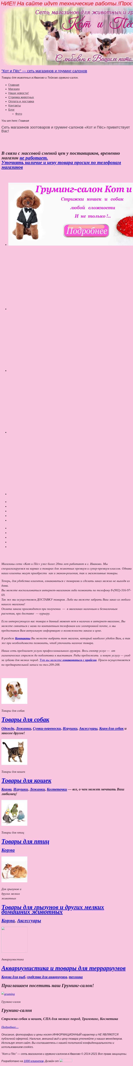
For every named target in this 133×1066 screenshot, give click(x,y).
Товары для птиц (25, 841)
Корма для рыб (13, 977)
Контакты (14, 105)
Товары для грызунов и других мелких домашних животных (52, 909)
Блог (11, 109)
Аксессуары (88, 728)
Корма (6, 789)
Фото (18, 113)
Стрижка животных (21, 97)
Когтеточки (57, 789)
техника (76, 977)
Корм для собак (111, 728)
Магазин (14, 89)
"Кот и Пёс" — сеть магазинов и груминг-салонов (44, 71)
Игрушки (70, 728)
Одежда (7, 728)
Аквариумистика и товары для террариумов (63, 968)
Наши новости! (18, 93)
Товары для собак (25, 719)
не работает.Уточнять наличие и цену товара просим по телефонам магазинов (61, 162)
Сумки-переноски (47, 728)
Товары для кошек (26, 780)
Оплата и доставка (21, 101)
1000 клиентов (33, 1061)
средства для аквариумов (47, 977)
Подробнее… (10, 1027)
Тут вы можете (68, 660)
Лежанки (23, 728)
